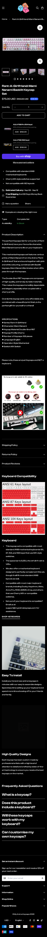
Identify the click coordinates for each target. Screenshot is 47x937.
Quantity (6, 107)
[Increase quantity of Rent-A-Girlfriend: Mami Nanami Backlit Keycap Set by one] (42, 107)
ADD (21, 132)
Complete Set (23, 219)
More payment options (23, 162)
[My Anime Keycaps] (23, 8)
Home (4, 19)
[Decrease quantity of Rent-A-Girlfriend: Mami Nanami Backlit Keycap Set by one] (15, 107)
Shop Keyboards (11, 617)
